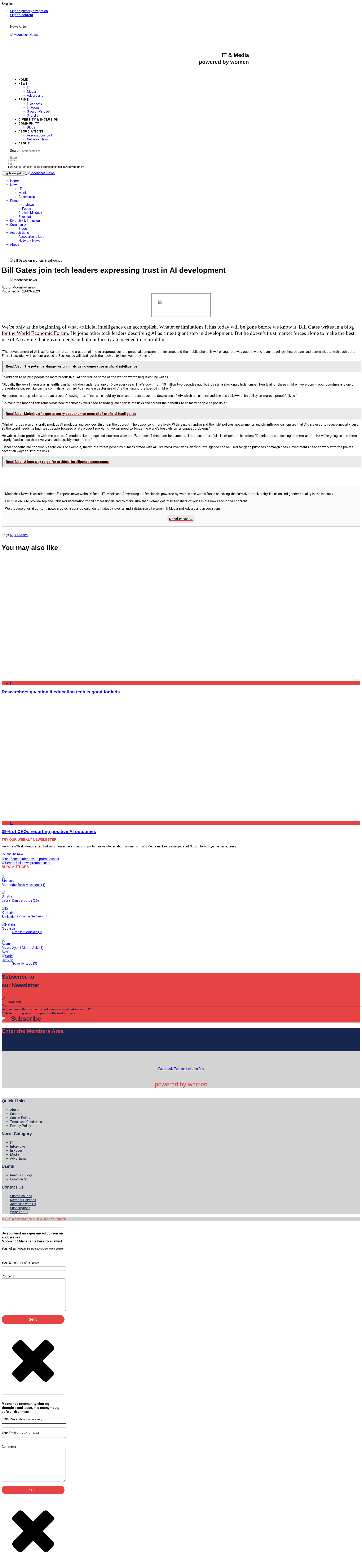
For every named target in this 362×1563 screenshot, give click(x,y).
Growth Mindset (38, 111)
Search (15, 151)
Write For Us (19, 1212)
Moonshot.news (24, 287)
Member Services (23, 1200)
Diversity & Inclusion (38, 119)
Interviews (34, 103)
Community (28, 123)
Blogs (31, 127)
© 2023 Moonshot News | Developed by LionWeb (34, 1219)
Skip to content (21, 15)
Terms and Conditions (26, 1122)
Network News (38, 139)
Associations (30, 131)
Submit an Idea (21, 1196)
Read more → (181, 519)
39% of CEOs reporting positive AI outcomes (49, 831)
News (23, 83)
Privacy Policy (20, 1126)
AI (11, 535)
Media (31, 92)
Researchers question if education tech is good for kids (61, 691)
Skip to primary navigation (29, 11)
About (24, 143)
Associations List (39, 135)
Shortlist (33, 115)
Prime (23, 99)
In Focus (33, 107)
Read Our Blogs (21, 1175)
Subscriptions (20, 1208)
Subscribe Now (13, 854)
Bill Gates (21, 535)
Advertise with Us (23, 1204)
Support (16, 1114)
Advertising (35, 95)
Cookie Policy (20, 1118)
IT (28, 88)
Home (23, 79)
